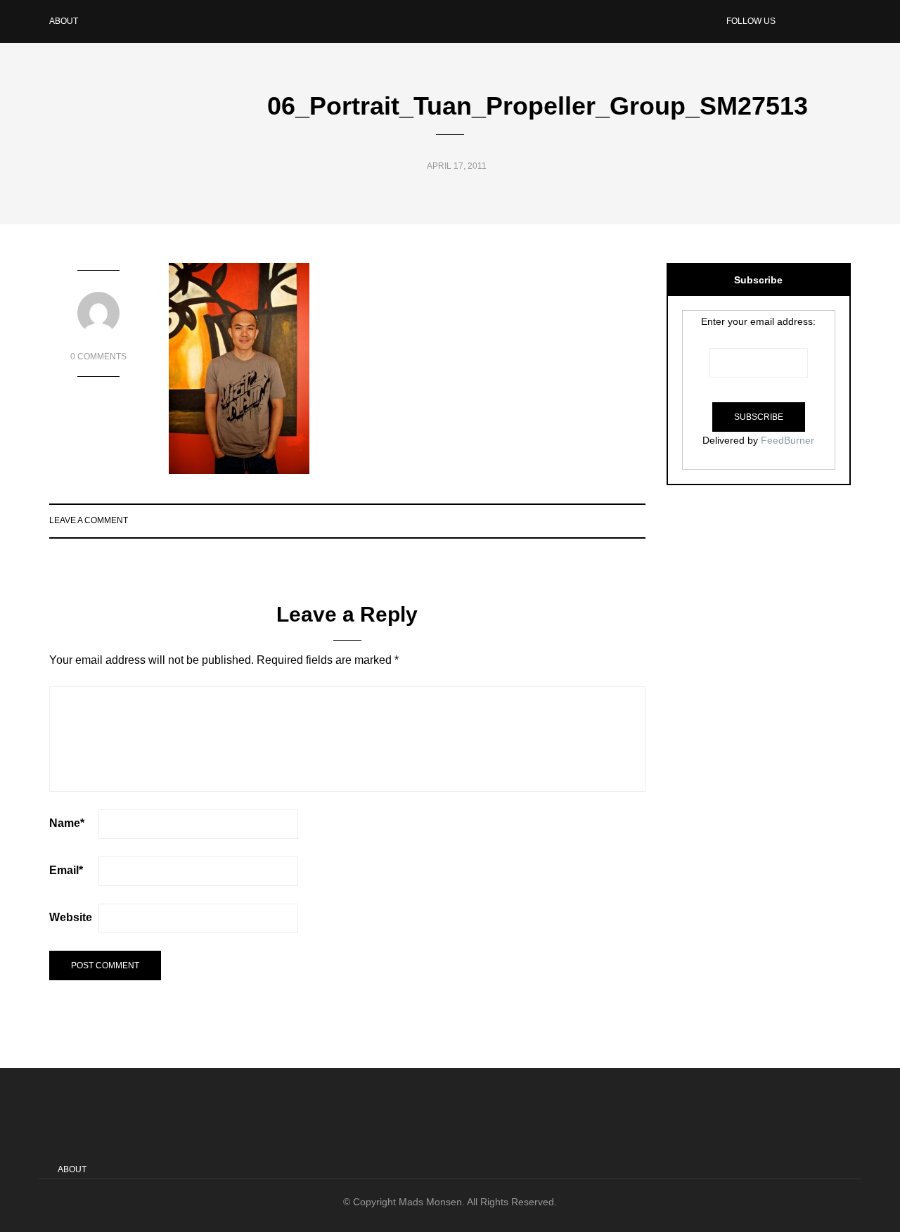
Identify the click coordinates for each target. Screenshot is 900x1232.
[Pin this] (636, 520)
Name (66, 823)
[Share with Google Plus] (619, 520)
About (63, 21)
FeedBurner (787, 440)
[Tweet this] (601, 520)
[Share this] (584, 520)
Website (70, 917)
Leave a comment (88, 520)
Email (66, 870)
